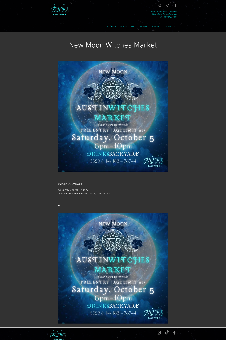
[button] (169, 27)
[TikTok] (167, 5)
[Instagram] (159, 5)
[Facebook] (175, 5)
